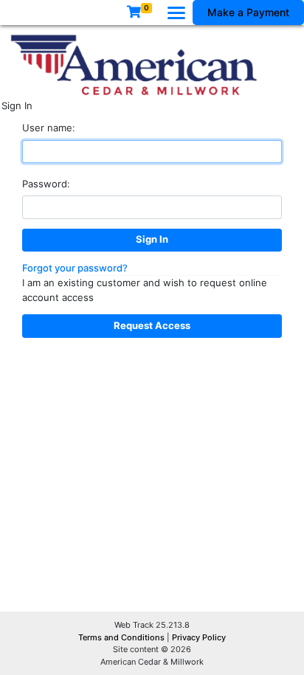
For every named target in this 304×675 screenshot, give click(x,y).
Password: (46, 184)
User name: (48, 128)
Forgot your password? (75, 268)
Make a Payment (248, 12)
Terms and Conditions (122, 637)
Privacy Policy (199, 637)
